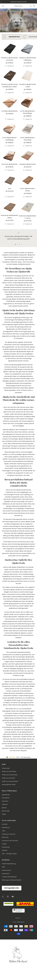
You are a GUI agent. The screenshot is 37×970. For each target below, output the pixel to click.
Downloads (6, 847)
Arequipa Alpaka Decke (27, 164)
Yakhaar (5, 804)
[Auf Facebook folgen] (3, 896)
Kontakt (4, 824)
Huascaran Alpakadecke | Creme (27, 217)
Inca (9, 188)
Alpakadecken (24, 11)
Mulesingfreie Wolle (8, 784)
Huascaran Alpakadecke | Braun (9, 216)
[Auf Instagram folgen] (8, 896)
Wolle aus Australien (9, 771)
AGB (3, 867)
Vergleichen (10, 66)
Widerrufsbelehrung (9, 864)
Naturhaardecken (13, 11)
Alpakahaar (6, 795)
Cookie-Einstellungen (9, 877)
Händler (4, 850)
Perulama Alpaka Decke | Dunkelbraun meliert (9, 85)
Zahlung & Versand (8, 834)
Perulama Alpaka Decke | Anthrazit (9, 59)
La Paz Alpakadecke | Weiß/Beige (9, 139)
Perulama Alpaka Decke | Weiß (27, 85)
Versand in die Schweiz (10, 841)
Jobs (3, 831)
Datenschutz (6, 870)
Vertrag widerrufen (11, 888)
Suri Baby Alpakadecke (9, 111)
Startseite (4, 11)
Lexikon (4, 844)
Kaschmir (5, 801)
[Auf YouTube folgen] (13, 896)
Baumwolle (6, 811)
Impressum (6, 873)
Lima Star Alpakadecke (10, 164)
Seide (4, 814)
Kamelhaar (6, 798)
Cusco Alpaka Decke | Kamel (27, 189)
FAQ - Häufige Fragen (9, 854)
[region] (18, 237)
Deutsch (17, 918)
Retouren (5, 837)
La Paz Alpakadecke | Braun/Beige (27, 112)
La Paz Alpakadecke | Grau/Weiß (27, 139)
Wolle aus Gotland (8, 778)
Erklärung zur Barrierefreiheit (11, 880)
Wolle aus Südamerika (9, 775)
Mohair (4, 808)
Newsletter (6, 827)
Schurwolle (5, 768)
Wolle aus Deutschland (10, 781)
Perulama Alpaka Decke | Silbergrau (27, 59)
